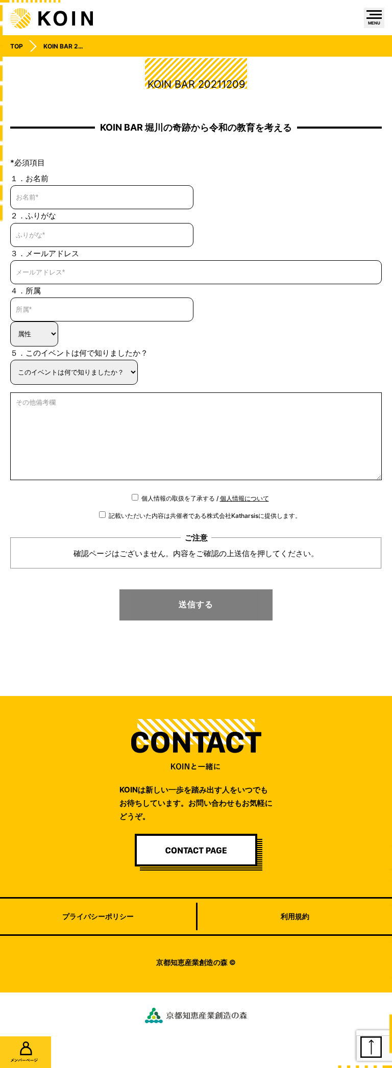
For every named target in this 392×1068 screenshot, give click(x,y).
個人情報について (244, 498)
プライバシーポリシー (98, 916)
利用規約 (295, 916)
